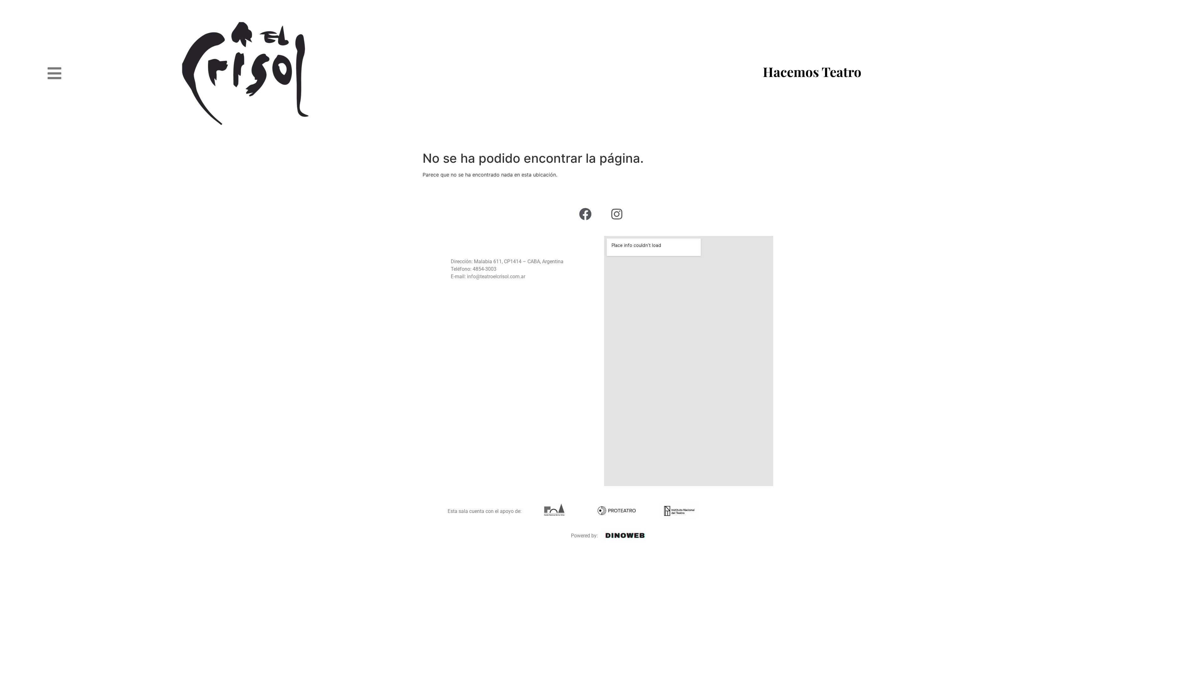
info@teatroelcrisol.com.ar (495, 276)
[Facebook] (585, 214)
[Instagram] (616, 214)
